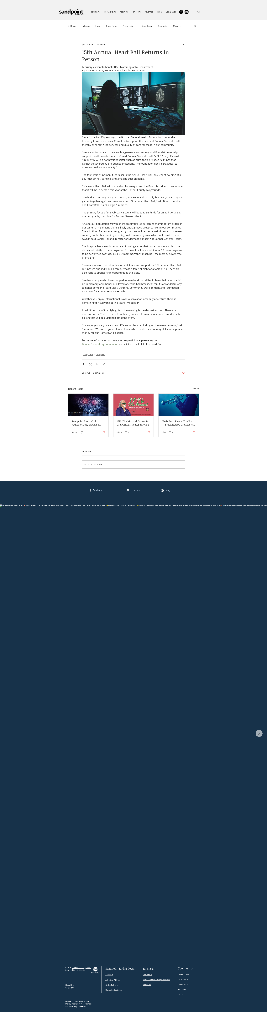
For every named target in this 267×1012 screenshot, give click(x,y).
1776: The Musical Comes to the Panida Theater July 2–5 (133, 423)
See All (196, 388)
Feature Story (129, 26)
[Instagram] (187, 12)
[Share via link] (103, 364)
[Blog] (163, 490)
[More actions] (183, 44)
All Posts (72, 26)
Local (97, 26)
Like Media (80, 970)
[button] (95, 12)
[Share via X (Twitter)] (90, 364)
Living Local (146, 26)
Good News (111, 26)
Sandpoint (163, 26)
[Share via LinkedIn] (97, 364)
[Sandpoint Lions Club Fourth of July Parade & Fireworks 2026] (88, 405)
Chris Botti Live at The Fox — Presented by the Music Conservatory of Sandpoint (177, 423)
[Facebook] (181, 12)
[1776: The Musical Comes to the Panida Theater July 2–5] (133, 405)
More (175, 26)
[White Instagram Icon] (127, 490)
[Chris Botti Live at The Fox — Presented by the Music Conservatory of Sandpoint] (179, 405)
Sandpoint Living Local (81, 967)
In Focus (86, 26)
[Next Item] (259, 733)
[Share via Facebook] (83, 364)
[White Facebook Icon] (90, 490)
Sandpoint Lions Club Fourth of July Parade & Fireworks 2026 (85, 423)
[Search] (199, 12)
